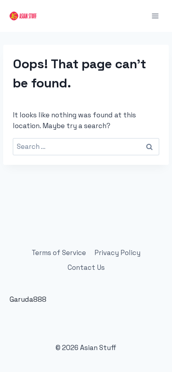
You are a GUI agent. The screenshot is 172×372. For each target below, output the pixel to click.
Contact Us (86, 267)
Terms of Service (59, 252)
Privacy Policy (117, 252)
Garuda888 (28, 299)
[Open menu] (155, 16)
